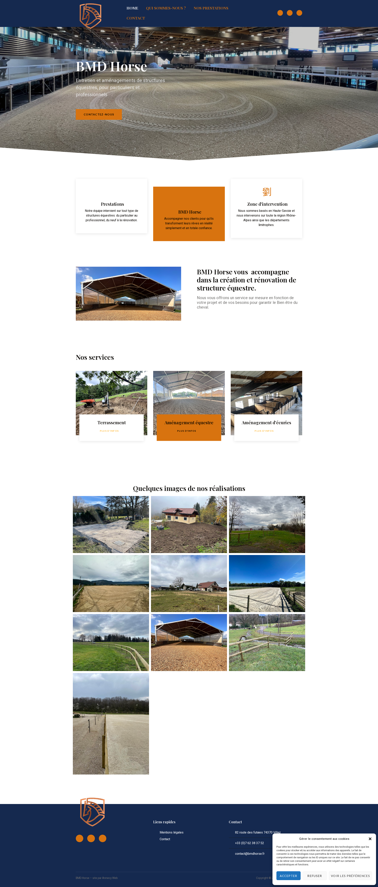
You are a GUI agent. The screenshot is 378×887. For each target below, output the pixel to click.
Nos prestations (211, 7)
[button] (370, 839)
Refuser (314, 876)
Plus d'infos (109, 430)
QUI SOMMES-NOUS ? (166, 7)
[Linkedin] (299, 13)
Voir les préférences (350, 876)
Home (132, 7)
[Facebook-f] (280, 13)
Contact (136, 17)
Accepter (288, 876)
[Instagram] (290, 13)
